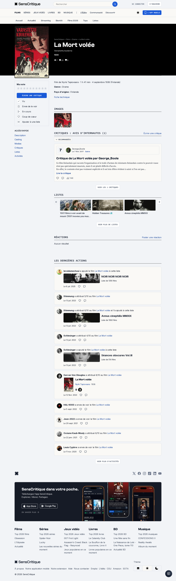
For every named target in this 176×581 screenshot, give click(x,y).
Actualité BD (120, 549)
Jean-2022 (69, 419)
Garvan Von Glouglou (74, 375)
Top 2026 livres (96, 534)
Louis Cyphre (70, 447)
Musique (144, 529)
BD (116, 529)
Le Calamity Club (97, 538)
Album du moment (147, 546)
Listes (58, 194)
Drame (74, 39)
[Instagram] (144, 474)
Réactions (61, 237)
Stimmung (69, 296)
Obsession (20, 538)
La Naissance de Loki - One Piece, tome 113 (125, 544)
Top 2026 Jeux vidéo (74, 534)
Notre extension (59, 568)
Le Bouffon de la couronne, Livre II (97, 544)
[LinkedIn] (154, 474)
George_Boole (78, 149)
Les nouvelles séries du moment (50, 548)
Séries (43, 529)
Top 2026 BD (120, 534)
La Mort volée (84, 39)
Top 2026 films (22, 534)
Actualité (19, 546)
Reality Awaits (145, 542)
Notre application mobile (37, 568)
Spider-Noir (45, 538)
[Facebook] (139, 474)
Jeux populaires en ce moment (75, 551)
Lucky (42, 542)
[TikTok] (149, 474)
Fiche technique (62, 97)
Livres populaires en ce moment (100, 551)
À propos (19, 568)
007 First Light (71, 538)
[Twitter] (134, 474)
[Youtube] (159, 474)
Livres (93, 529)
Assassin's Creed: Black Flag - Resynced (75, 544)
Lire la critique (63, 173)
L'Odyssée (19, 542)
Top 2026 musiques (147, 534)
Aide (70, 568)
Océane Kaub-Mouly (74, 433)
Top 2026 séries (47, 534)
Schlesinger (70, 335)
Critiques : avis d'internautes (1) (80, 133)
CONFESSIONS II (147, 538)
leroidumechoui (71, 271)
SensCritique (59, 39)
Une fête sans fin (122, 538)
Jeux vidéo (71, 529)
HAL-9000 (69, 405)
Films (68, 39)
